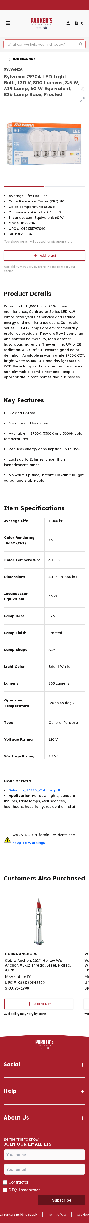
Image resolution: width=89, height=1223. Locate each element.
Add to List (48, 255)
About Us (16, 1117)
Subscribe (61, 1200)
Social (12, 1064)
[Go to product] (38, 921)
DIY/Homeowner (24, 1189)
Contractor (18, 1182)
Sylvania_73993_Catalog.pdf (34, 790)
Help (10, 1090)
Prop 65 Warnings (28, 842)
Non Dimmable (24, 59)
